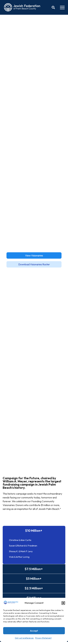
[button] (63, 603)
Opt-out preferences (24, 638)
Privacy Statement (43, 638)
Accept (34, 630)
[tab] (34, 530)
